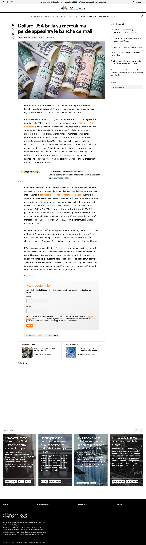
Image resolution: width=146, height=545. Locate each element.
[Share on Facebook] (13, 25)
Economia (44, 481)
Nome (28, 296)
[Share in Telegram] (13, 34)
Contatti (119, 504)
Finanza (34, 37)
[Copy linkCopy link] (13, 38)
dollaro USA (41, 335)
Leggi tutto (102, 2)
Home (5, 504)
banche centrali (30, 335)
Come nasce (43, 504)
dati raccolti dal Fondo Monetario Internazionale (62, 195)
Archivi (113, 82)
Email (29, 306)
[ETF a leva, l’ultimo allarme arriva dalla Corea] (126, 460)
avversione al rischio (65, 155)
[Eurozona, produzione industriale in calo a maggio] (83, 351)
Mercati (41, 37)
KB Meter (82, 504)
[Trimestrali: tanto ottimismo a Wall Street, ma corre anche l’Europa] (19, 460)
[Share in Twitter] (13, 29)
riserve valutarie (53, 335)
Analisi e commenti (24, 37)
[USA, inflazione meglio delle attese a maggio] (39, 351)
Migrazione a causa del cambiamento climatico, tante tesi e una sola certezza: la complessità (127, 72)
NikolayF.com (33, 276)
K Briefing (43, 2)
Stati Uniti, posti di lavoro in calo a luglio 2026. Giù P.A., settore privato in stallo (72, 2)
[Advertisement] (61, 392)
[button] (138, 2)
